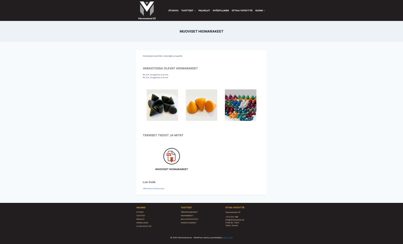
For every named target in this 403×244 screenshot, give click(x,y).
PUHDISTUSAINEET (188, 222)
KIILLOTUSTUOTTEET (189, 219)
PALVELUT (204, 10)
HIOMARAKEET (187, 215)
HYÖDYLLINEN (221, 10)
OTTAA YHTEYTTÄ (242, 10)
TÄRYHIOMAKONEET (189, 212)
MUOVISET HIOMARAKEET (171, 169)
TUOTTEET (140, 215)
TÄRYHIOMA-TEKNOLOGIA (153, 188)
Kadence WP (227, 237)
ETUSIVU (174, 10)
